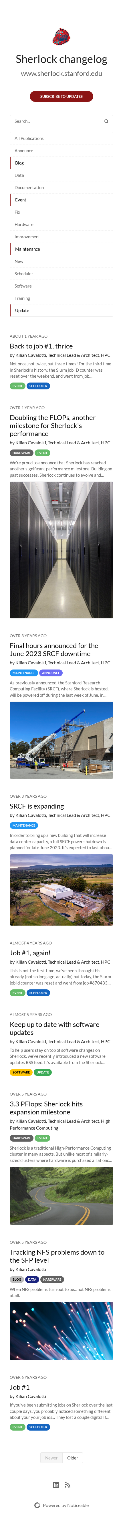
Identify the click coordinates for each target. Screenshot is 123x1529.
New (19, 261)
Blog (19, 162)
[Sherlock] (61, 37)
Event (20, 199)
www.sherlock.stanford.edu (61, 73)
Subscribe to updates (61, 96)
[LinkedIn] (59, 1484)
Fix (17, 212)
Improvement (27, 236)
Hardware (24, 224)
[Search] (106, 121)
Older (72, 1457)
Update (22, 310)
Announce (24, 150)
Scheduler (24, 273)
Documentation (29, 187)
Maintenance (27, 248)
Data (19, 175)
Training (22, 298)
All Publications (29, 138)
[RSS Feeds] (67, 1484)
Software (23, 285)
